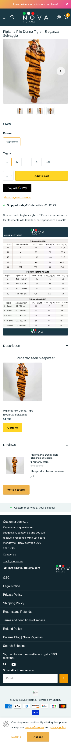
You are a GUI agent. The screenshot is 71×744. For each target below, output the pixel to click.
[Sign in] (59, 17)
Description (11, 346)
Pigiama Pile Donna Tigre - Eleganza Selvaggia (19, 412)
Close (67, 4)
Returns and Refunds (17, 611)
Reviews (9, 445)
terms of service (34, 727)
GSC (6, 577)
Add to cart (41, 175)
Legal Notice (11, 586)
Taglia (7, 153)
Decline (16, 736)
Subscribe (63, 678)
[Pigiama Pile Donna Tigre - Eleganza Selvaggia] (22, 382)
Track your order (13, 561)
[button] (61, 71)
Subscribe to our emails (18, 670)
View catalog (5, 17)
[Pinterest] (4, 664)
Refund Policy (12, 628)
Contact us (9, 554)
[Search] (12, 17)
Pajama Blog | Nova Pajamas (23, 637)
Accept (38, 736)
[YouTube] (14, 664)
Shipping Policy (13, 603)
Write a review (16, 489)
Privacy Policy (12, 594)
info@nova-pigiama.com (24, 567)
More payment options (17, 197)
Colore (7, 133)
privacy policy (58, 727)
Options (12, 427)
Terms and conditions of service (24, 620)
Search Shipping (14, 645)
